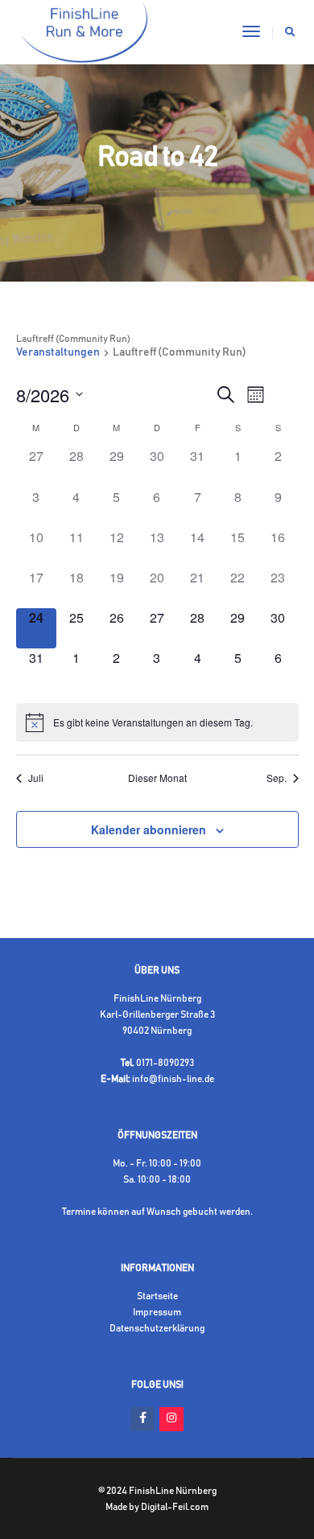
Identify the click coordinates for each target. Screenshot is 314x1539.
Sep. (276, 778)
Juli (35, 778)
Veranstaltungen (58, 352)
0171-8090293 (165, 1063)
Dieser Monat (157, 778)
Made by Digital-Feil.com (157, 1507)
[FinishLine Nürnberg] (84, 31)
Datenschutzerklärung (157, 1328)
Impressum (157, 1312)
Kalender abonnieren (148, 829)
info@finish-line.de (173, 1079)
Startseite (157, 1296)
